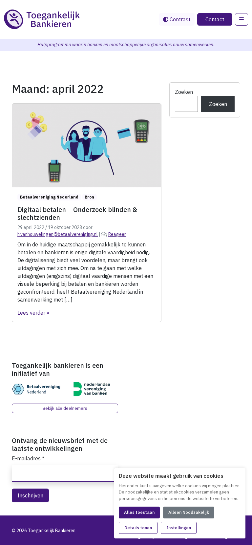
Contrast (179, 19)
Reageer (117, 234)
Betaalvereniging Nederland (49, 197)
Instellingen (178, 528)
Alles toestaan (139, 512)
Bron (89, 197)
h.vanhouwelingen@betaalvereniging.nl (57, 234)
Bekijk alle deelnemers (65, 408)
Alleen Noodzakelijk (188, 512)
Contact (214, 19)
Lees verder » (33, 312)
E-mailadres (28, 458)
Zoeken (184, 92)
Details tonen (138, 528)
